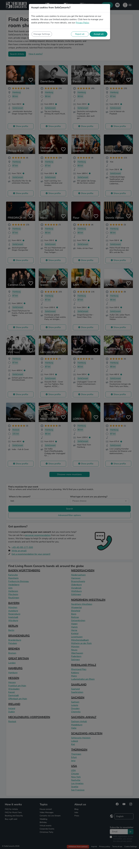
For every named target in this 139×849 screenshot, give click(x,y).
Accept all (99, 34)
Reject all (79, 34)
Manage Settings (42, 34)
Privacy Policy (82, 22)
